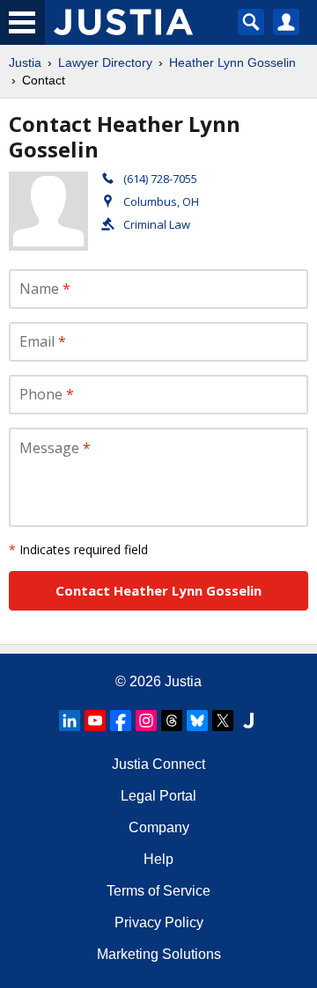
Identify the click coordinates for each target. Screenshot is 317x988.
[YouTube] (95, 720)
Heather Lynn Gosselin (232, 62)
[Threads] (171, 720)
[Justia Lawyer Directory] (248, 720)
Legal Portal (158, 795)
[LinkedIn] (69, 720)
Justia (25, 62)
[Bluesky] (197, 720)
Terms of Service (158, 890)
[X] (222, 720)
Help (158, 859)
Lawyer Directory (105, 62)
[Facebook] (120, 720)
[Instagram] (146, 720)
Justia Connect (158, 764)
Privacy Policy (158, 922)
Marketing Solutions (159, 954)
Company (159, 827)
